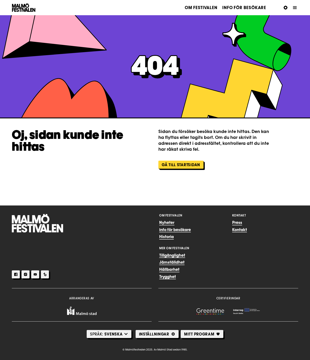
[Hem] (37, 223)
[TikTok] (45, 274)
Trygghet (167, 276)
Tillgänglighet (172, 255)
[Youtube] (35, 274)
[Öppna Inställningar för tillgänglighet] (285, 7)
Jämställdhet (172, 262)
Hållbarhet (169, 269)
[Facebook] (16, 274)
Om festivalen (201, 7)
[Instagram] (26, 274)
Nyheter (166, 222)
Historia (166, 236)
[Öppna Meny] (294, 7)
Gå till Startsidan (181, 165)
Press (237, 222)
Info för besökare (244, 7)
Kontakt (239, 229)
